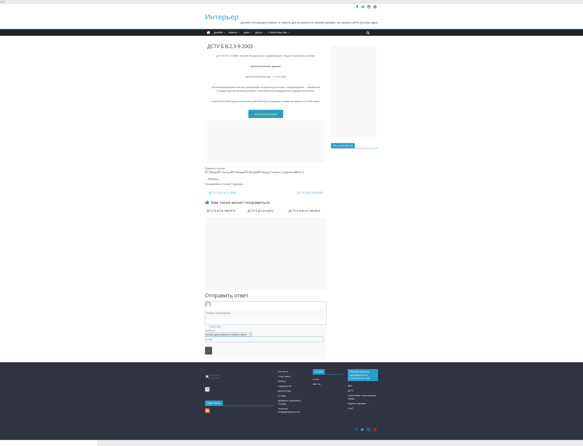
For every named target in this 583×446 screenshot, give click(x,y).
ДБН (350, 385)
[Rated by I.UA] (212, 376)
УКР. (2, 1)
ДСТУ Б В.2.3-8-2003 (311, 192)
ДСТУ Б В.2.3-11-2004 (220, 192)
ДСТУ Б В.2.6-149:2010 (220, 211)
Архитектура (284, 390)
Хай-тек (317, 384)
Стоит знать (284, 376)
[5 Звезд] (263, 172)
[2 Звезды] (224, 172)
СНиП (350, 408)
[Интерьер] (208, 32)
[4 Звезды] (250, 172)
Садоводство (285, 386)
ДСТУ (350, 390)
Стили (316, 379)
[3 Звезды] (237, 172)
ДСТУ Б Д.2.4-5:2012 (260, 211)
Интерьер (222, 16)
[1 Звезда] (211, 172)
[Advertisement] (265, 141)
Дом (246, 32)
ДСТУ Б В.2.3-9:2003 (265, 113)
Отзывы (282, 395)
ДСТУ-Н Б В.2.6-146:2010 (304, 211)
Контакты (283, 371)
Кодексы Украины (357, 403)
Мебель (282, 381)
